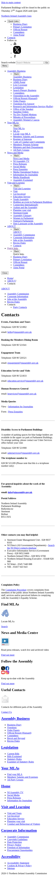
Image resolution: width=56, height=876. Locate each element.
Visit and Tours (14, 813)
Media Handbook (21, 177)
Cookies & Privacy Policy (19, 865)
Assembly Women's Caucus (26, 120)
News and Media (15, 152)
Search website (8, 62)
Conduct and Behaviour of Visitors (23, 824)
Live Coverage (20, 85)
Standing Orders (21, 112)
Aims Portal (18, 35)
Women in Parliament (23, 218)
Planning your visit (22, 210)
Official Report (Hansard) (25, 98)
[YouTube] (15, 44)
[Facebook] (15, 57)
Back (16, 74)
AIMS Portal (19, 82)
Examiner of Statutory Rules (20, 761)
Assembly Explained (23, 180)
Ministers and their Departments (28, 147)
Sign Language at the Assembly (28, 223)
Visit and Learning (16, 182)
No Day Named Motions (25, 114)
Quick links (12, 248)
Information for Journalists (25, 174)
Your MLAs (13, 122)
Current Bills (13, 753)
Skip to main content (11, 2)
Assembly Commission (24, 235)
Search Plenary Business (24, 90)
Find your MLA (14, 774)
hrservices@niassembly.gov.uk (21, 393)
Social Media (19, 166)
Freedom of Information (18, 847)
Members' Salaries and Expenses (28, 136)
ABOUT (11, 226)
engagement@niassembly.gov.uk (22, 363)
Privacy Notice (14, 845)
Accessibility (10, 856)
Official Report (20, 29)
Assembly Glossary (22, 215)
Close (4, 273)
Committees (18, 32)
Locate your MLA (21, 134)
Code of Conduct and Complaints (29, 142)
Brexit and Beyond (16, 738)
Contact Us (6, 712)
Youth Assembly (21, 199)
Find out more (7, 655)
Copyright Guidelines (17, 839)
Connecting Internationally (25, 204)
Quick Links (13, 21)
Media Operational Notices (26, 172)
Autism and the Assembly (25, 207)
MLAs (16, 131)
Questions (12, 727)
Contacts (11, 37)
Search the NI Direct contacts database (31, 546)
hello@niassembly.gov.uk (19, 332)
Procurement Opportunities (20, 850)
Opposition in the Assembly (26, 95)
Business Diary (20, 24)
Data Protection (14, 842)
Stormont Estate (20, 213)
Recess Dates (19, 243)
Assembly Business (16, 71)
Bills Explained (14, 756)
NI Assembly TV (21, 161)
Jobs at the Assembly (23, 240)
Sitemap (11, 868)
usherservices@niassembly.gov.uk (23, 453)
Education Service (21, 196)
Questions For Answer (23, 103)
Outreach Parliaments (23, 221)
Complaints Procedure (16, 590)
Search (4, 626)
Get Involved (19, 194)
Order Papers (19, 101)
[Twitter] (17, 53)
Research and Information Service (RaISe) (33, 106)
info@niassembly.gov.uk (20, 492)
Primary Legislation (22, 27)
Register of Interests (22, 139)
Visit (15, 191)
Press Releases (20, 164)
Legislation (18, 87)
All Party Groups (21, 150)
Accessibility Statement (18, 863)
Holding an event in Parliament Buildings (32, 202)
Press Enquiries (20, 169)
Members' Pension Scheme (26, 144)
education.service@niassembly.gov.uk (25, 381)
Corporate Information (23, 237)
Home (10, 278)
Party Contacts (20, 307)
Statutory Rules (14, 759)
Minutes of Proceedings (24, 117)
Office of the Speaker (23, 109)
